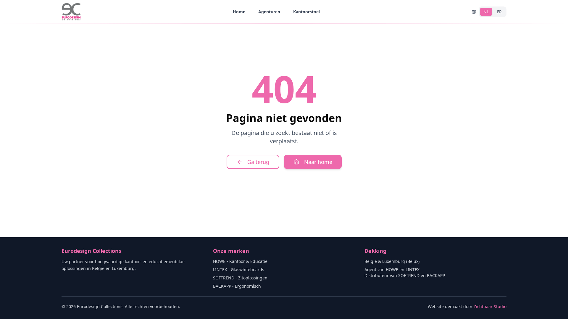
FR (499, 11)
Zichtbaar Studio (490, 306)
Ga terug (258, 161)
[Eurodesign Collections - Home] (71, 12)
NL (486, 11)
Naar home (318, 161)
